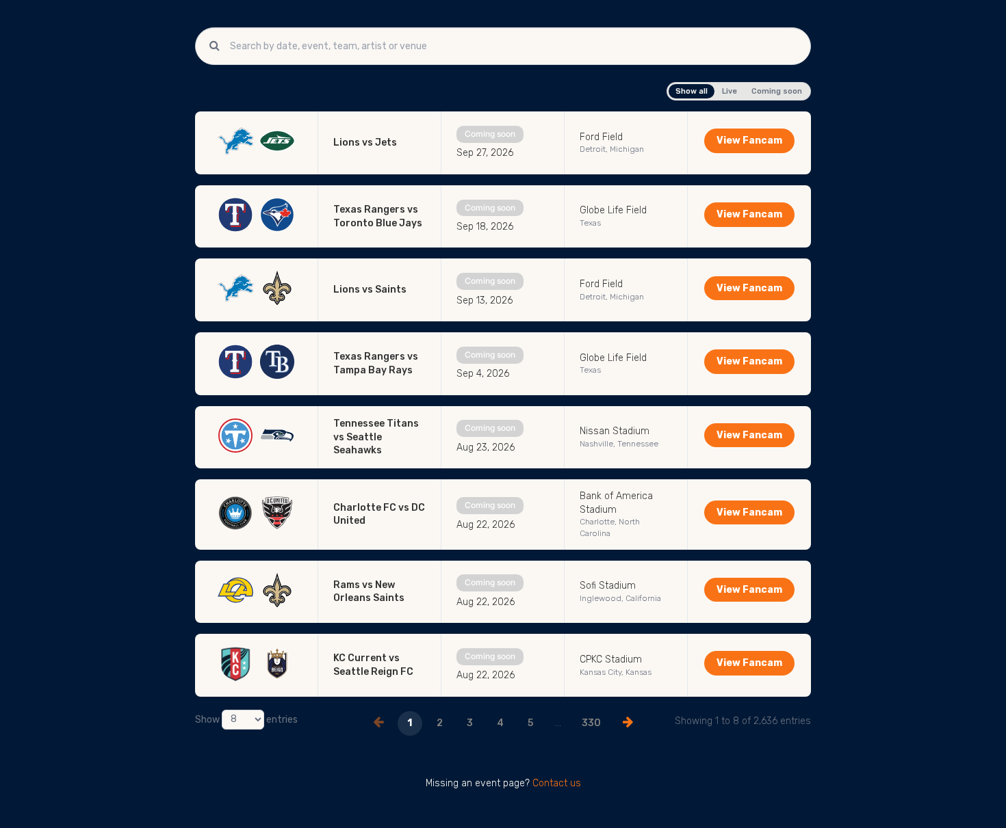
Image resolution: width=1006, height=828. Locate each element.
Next (628, 722)
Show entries (246, 719)
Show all (691, 91)
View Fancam (749, 140)
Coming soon (776, 91)
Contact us (556, 783)
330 (591, 723)
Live (729, 91)
